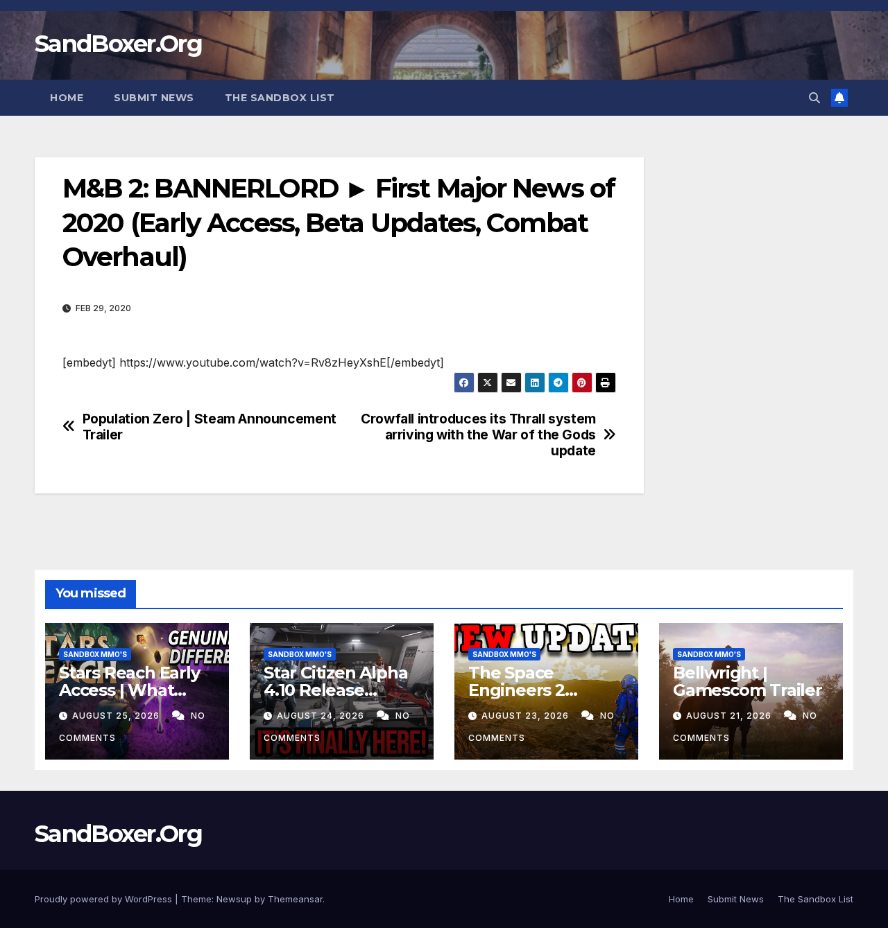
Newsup (234, 898)
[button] (814, 98)
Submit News (154, 97)
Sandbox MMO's (95, 654)
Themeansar (295, 898)
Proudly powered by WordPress (105, 898)
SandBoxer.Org (118, 43)
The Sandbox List (280, 97)
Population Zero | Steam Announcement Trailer (209, 427)
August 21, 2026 (730, 715)
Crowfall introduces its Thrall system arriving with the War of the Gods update (478, 435)
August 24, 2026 (322, 715)
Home (66, 97)
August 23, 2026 (526, 715)
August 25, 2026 (117, 715)
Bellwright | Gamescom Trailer (747, 681)
